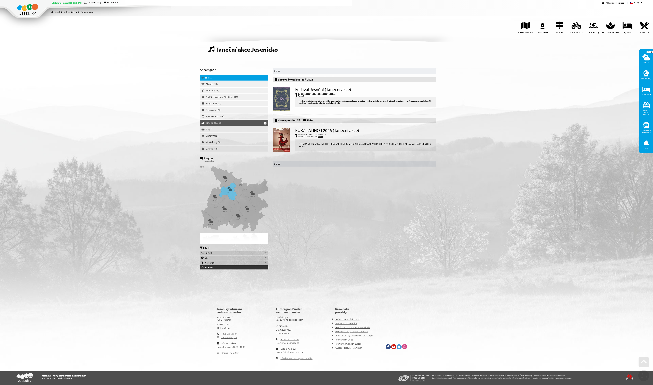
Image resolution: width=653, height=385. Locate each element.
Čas (206, 257)
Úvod (27, 9)
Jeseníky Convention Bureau (348, 343)
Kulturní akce (70, 12)
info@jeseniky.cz (229, 337)
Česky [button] (636, 2)
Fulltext (208, 252)
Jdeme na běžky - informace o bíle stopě (354, 335)
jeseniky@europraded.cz (287, 342)
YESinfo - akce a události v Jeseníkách (352, 327)
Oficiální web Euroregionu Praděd (297, 358)
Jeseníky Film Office (344, 339)
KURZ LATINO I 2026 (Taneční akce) (327, 130)
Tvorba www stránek (629, 377)
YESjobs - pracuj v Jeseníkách (348, 347)
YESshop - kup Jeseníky (346, 323)
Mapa (320, 136)
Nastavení (209, 262)
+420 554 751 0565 (290, 339)
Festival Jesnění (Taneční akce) (323, 89)
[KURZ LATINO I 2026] (281, 150)
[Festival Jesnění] (281, 109)
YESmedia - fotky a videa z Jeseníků (351, 331)
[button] (613, 2)
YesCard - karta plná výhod (347, 319)
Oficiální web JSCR (230, 352)
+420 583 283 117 (230, 333)
